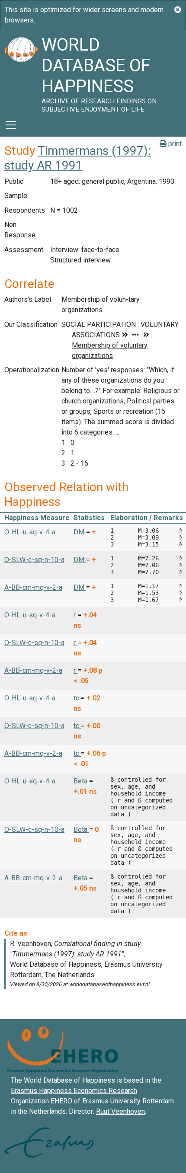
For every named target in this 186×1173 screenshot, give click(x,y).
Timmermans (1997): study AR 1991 (77, 158)
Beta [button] (81, 781)
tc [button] (77, 698)
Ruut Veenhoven (120, 1111)
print (174, 144)
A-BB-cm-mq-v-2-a (33, 587)
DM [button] (80, 532)
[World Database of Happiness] (21, 71)
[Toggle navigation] (10, 125)
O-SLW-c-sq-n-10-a (34, 560)
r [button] (75, 615)
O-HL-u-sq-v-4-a (29, 532)
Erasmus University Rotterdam (128, 1101)
